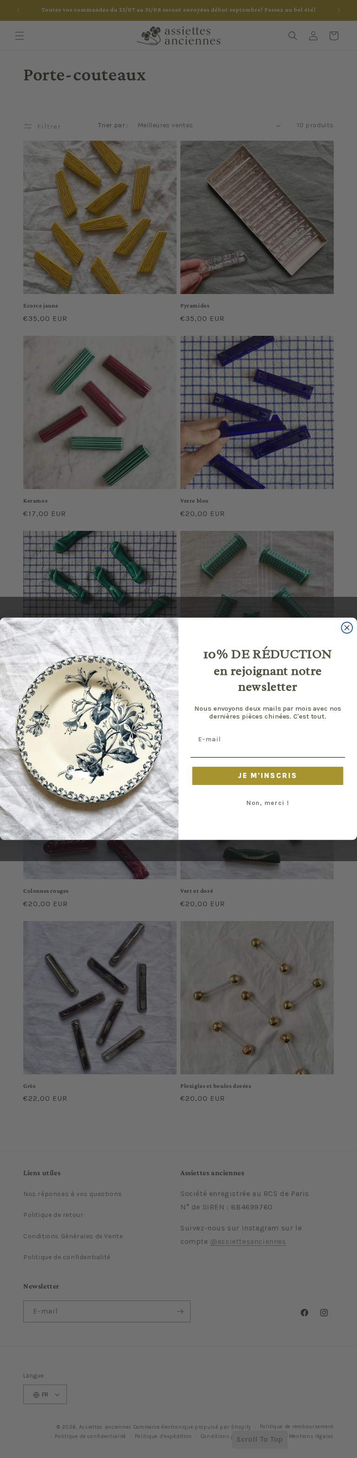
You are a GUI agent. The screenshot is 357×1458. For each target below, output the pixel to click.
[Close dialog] (347, 628)
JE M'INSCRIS (267, 775)
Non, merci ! (267, 803)
